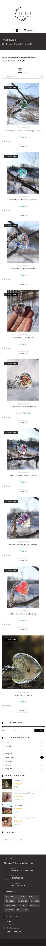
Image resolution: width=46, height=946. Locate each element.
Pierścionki (9, 761)
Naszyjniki (20, 128)
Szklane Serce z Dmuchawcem (23, 338)
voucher (9, 910)
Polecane (8, 750)
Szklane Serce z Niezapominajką (23, 269)
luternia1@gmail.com (18, 885)
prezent (23, 905)
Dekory (22, 897)
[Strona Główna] (3, 44)
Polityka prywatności (14, 931)
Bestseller (10, 897)
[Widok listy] (26, 70)
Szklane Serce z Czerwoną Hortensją (23, 614)
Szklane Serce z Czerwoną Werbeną (23, 407)
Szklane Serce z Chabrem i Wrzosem (23, 476)
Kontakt (9, 925)
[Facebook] (6, 839)
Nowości (8, 746)
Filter (39, 730)
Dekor (7, 742)
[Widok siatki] (20, 70)
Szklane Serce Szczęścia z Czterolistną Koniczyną (23, 131)
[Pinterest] (21, 839)
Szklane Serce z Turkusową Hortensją (23, 200)
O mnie (9, 921)
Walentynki (26, 128)
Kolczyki (8, 765)
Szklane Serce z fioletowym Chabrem (23, 545)
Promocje (34, 905)
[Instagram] (13, 839)
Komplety (8, 769)
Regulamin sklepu (13, 928)
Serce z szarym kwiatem (23, 695)
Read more (23, 146)
